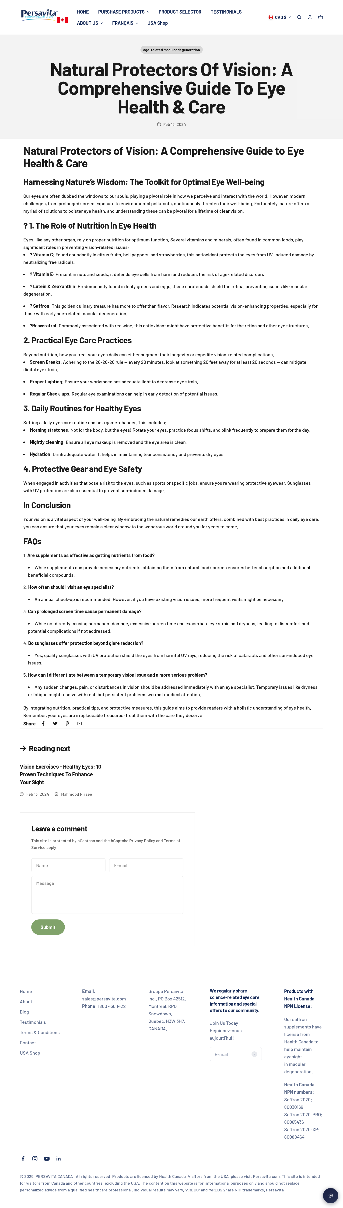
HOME (83, 11)
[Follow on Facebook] (23, 1158)
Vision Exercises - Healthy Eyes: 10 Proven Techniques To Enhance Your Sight (60, 774)
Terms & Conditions (40, 1032)
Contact (28, 1042)
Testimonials (33, 1022)
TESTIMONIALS (226, 11)
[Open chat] (330, 1195)
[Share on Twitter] (55, 723)
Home (26, 991)
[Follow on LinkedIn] (59, 1158)
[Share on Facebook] (43, 723)
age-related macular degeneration (171, 49)
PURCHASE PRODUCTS (121, 11)
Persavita (275, 1189)
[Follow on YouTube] (47, 1158)
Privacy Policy (142, 840)
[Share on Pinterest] (67, 723)
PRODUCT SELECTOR (180, 11)
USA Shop (157, 23)
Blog (24, 1011)
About (26, 1001)
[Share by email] (79, 723)
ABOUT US (87, 23)
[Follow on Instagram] (35, 1158)
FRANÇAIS (122, 23)
